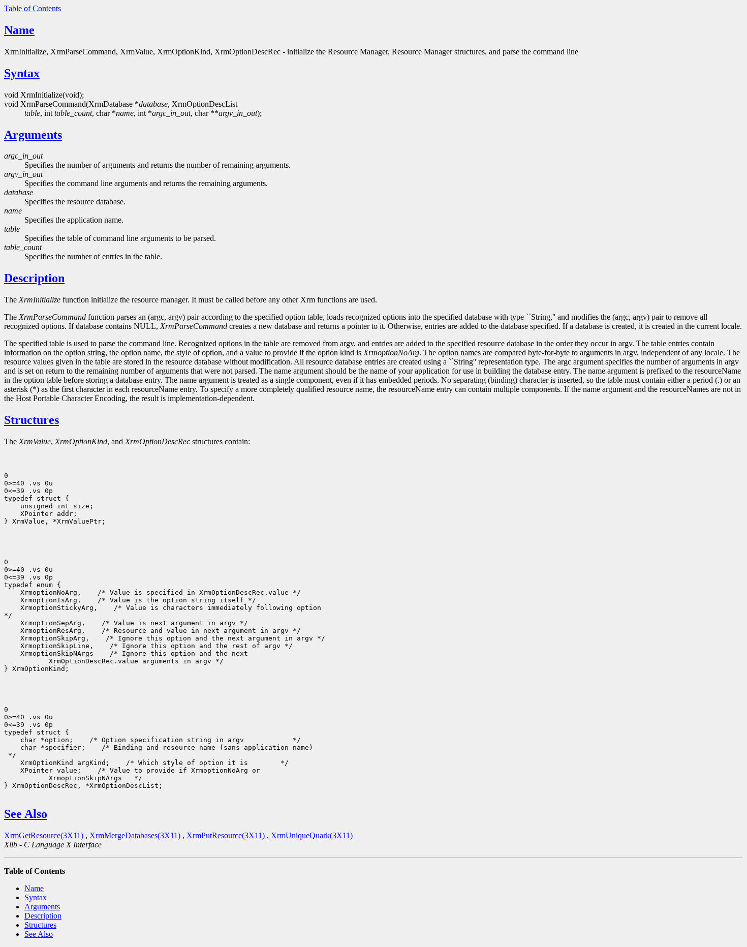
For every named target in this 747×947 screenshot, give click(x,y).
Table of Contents (32, 8)
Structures (31, 419)
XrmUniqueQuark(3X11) (312, 835)
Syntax (22, 73)
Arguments (33, 134)
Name (19, 30)
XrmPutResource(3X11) (225, 835)
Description (34, 278)
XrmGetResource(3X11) (43, 835)
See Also (25, 813)
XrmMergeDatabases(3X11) (134, 835)
